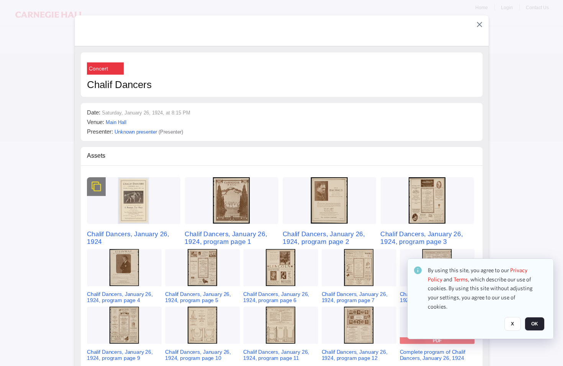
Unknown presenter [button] (136, 132)
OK (534, 324)
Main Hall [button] (116, 122)
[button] (479, 24)
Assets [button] (96, 155)
